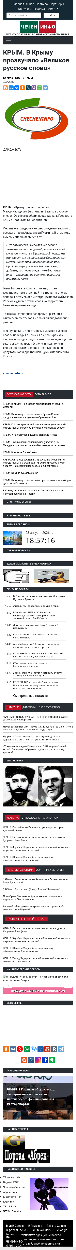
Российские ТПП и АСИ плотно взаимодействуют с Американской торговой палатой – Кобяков (34, 615)
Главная (18, 4)
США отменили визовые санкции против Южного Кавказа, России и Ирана (38, 655)
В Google (18, 1225)
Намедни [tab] (13, 707)
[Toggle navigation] (8, 40)
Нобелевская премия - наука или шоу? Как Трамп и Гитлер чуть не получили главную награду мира (38, 728)
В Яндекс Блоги (41, 1230)
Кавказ (8, 78)
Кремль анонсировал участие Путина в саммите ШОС (36, 636)
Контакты (25, 9)
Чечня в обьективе (14, 1187)
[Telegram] (45, 87)
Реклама (39, 9)
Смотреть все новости (30, 695)
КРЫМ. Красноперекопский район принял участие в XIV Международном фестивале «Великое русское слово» (34, 426)
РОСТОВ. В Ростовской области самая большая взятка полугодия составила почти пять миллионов (35, 685)
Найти (51, 15)
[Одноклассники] (22, 87)
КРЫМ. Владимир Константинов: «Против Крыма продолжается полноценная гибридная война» (31, 416)
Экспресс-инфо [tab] (49, 707)
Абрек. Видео (11, 1192)
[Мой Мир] (11, 87)
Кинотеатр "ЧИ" (12, 1196)
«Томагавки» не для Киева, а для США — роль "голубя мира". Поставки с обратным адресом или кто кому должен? (35, 749)
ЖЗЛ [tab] (38, 870)
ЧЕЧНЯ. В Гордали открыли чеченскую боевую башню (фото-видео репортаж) (35, 718)
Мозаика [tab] (13, 817)
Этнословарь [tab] (31, 817)
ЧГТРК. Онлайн (12, 1211)
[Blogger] (5, 87)
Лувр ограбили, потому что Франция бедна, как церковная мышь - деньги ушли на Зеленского (31, 738)
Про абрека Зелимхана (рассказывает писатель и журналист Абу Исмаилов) (32, 898)
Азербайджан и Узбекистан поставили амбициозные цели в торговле (36, 645)
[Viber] (33, 87)
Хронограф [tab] (50, 817)
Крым (29, 78)
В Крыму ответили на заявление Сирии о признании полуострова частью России (33, 492)
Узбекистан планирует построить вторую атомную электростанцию (38, 674)
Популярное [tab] (43, 394)
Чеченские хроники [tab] (20, 870)
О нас (30, 4)
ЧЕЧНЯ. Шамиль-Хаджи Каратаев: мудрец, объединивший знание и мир (28, 858)
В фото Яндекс (16, 1230)
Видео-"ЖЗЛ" (11, 1182)
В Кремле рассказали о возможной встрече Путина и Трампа (39, 598)
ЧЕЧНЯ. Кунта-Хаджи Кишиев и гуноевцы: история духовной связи (33, 828)
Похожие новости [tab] (19, 394)
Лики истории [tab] (54, 870)
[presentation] (68, 780)
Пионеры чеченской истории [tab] (26, 919)
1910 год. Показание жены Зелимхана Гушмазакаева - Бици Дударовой (35, 881)
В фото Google (56, 1225)
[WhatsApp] (39, 87)
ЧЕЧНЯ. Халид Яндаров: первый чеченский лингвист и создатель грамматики (36, 960)
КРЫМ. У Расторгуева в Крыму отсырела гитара (30, 434)
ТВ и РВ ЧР (9, 1206)
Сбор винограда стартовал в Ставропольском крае (30, 664)
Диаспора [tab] (29, 707)
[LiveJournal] (28, 87)
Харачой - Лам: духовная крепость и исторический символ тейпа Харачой (33, 907)
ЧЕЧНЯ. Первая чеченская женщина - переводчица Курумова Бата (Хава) (34, 838)
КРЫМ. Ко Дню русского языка (20, 473)
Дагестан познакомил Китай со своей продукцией (35, 626)
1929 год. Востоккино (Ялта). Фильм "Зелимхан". (32, 889)
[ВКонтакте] (16, 87)
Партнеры (57, 4)
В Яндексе (35, 1225)
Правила (42, 4)
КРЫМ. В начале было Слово (19, 452)
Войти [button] (51, 9)
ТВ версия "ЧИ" (12, 1177)
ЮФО (18, 78)
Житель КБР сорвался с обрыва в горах (36, 606)
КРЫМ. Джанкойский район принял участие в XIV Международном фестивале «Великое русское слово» (34, 444)
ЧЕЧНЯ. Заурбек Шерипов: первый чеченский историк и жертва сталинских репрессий (36, 848)
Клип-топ (8, 1201)
